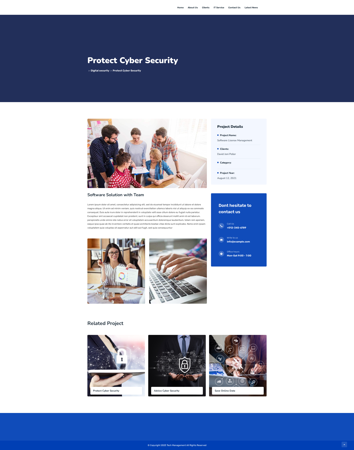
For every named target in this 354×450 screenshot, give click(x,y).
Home (180, 7)
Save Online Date (225, 390)
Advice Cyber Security (166, 390)
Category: (225, 162)
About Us (193, 7)
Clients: (224, 149)
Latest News (251, 7)
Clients (205, 7)
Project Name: (228, 135)
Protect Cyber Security (106, 390)
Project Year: (227, 173)
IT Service (219, 7)
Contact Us (234, 7)
